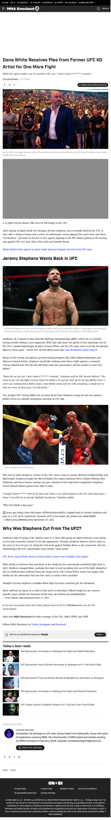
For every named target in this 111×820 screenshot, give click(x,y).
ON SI (12, 3)
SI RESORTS (47, 3)
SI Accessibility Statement (25, 793)
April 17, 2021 (42, 597)
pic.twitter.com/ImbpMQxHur (70, 594)
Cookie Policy (46, 789)
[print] (19, 757)
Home (5, 770)
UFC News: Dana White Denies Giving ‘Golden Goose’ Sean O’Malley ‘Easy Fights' (46, 556)
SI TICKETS (35, 3)
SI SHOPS (59, 3)
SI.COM (5, 3)
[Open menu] (3, 8)
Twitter (35, 624)
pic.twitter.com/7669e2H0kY (81, 516)
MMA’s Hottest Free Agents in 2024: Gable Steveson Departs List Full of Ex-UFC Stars (47, 249)
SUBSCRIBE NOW (86, 3)
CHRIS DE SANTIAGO (25, 730)
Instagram (45, 624)
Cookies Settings (48, 793)
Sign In (105, 9)
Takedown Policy (67, 789)
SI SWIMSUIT (23, 3)
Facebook (61, 624)
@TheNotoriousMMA (54, 512)
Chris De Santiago (10, 79)
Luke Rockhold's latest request (81, 350)
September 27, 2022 (44, 519)
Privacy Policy (20, 789)
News (13, 770)
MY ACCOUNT (71, 3)
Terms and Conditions (87, 789)
